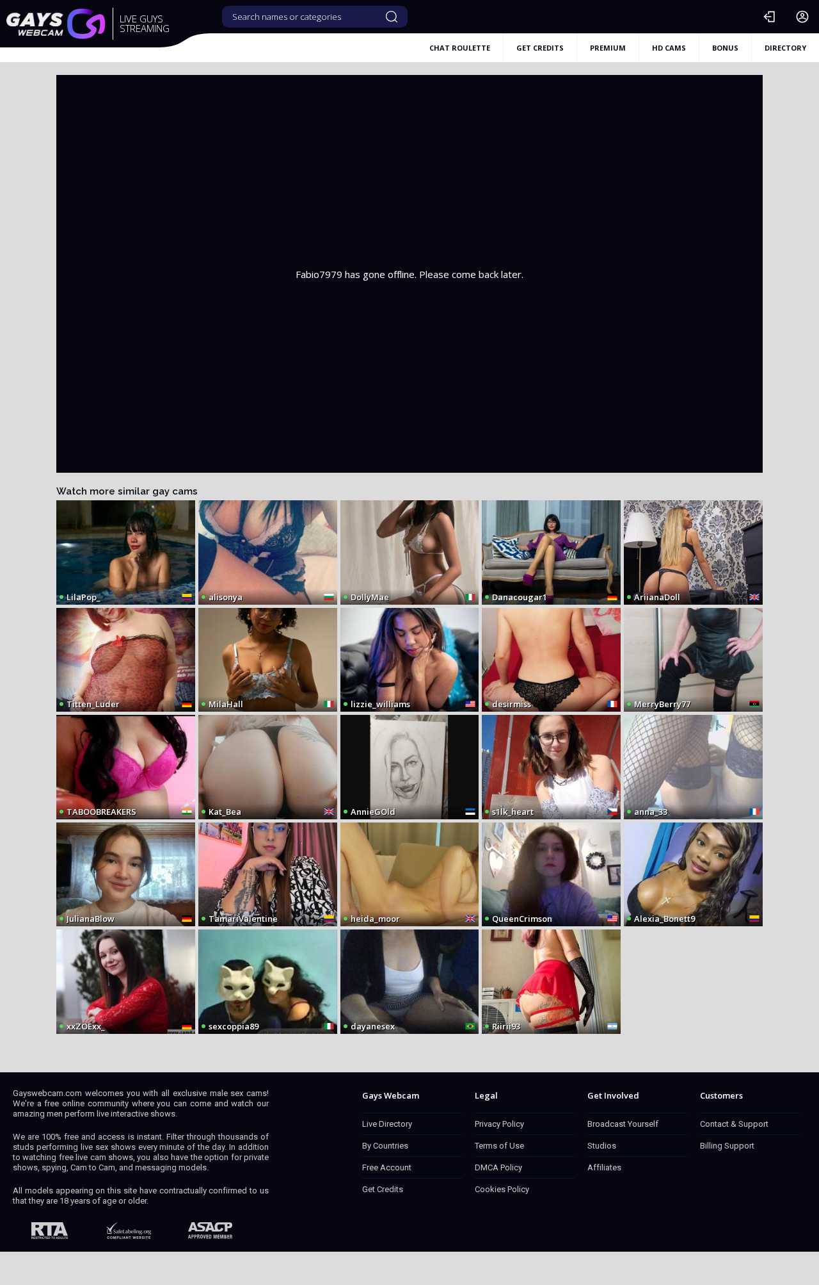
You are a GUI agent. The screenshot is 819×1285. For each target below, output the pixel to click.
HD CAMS (669, 48)
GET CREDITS (540, 48)
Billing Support (727, 1146)
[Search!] (392, 17)
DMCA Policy (498, 1167)
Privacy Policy (499, 1124)
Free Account (386, 1167)
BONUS (725, 48)
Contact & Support (734, 1124)
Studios (601, 1146)
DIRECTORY (785, 48)
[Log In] (769, 16)
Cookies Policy (502, 1189)
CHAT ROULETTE (459, 48)
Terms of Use (499, 1146)
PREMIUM (608, 48)
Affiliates (604, 1167)
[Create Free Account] (802, 16)
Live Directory (387, 1124)
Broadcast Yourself (622, 1124)
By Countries (385, 1146)
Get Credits (382, 1189)
